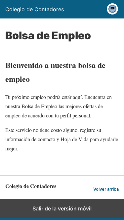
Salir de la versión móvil (62, 208)
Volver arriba (106, 189)
